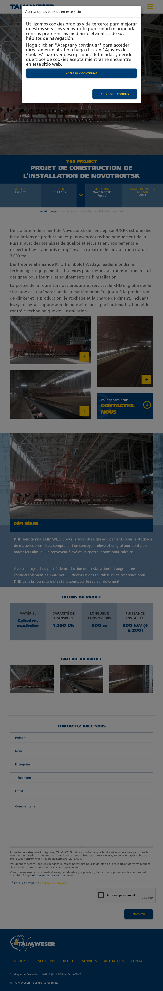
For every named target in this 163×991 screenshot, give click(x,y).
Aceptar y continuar (81, 73)
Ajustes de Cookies (115, 94)
